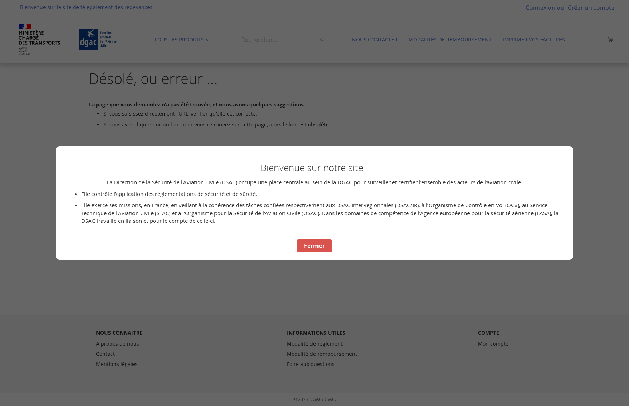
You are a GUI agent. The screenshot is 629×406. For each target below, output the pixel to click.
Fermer (314, 246)
